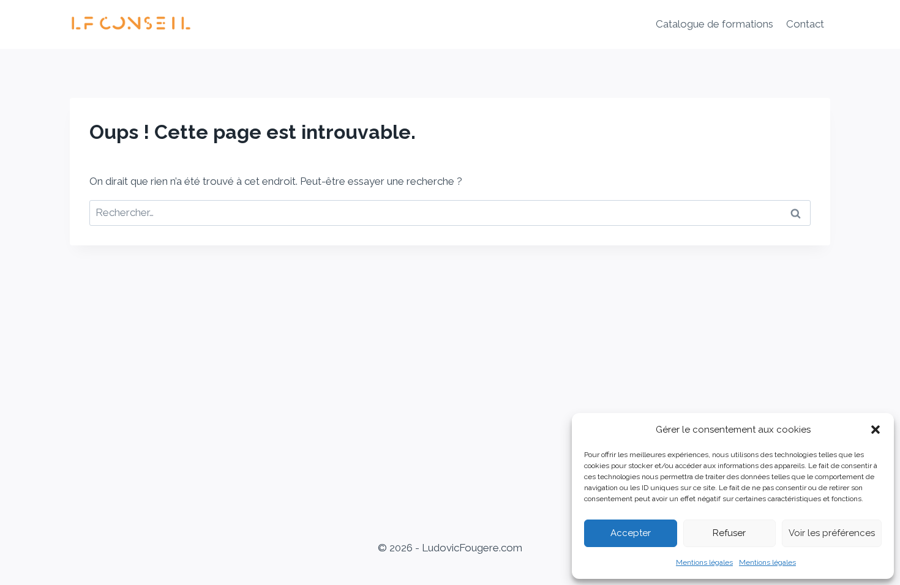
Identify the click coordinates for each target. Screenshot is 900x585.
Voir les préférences (832, 532)
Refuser (729, 532)
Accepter (630, 532)
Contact (805, 24)
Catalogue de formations (714, 24)
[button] (875, 429)
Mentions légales (704, 562)
